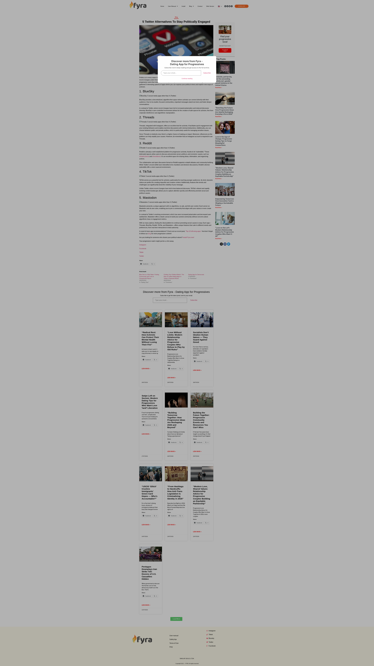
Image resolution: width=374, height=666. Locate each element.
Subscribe (207, 73)
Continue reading (187, 78)
